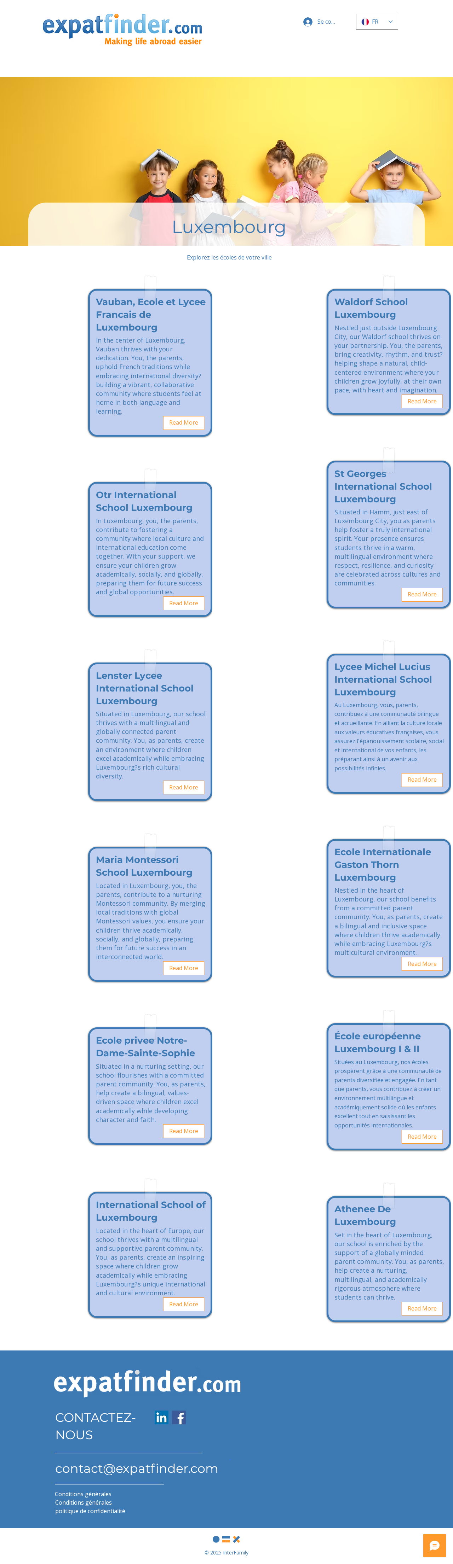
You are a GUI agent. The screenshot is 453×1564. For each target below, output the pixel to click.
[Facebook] (179, 1417)
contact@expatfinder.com (136, 1468)
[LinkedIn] (161, 1417)
